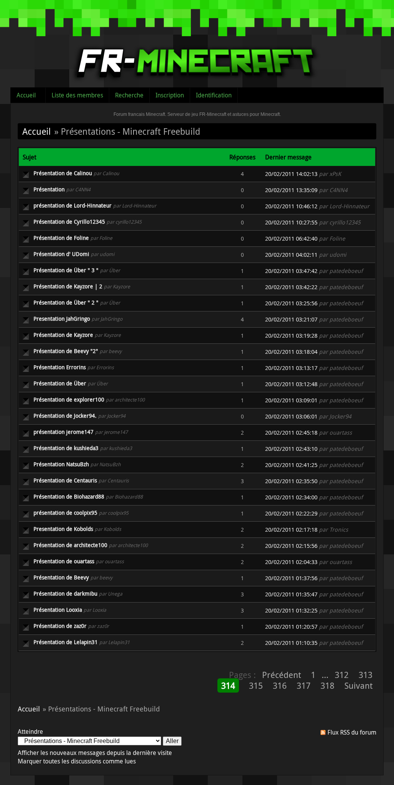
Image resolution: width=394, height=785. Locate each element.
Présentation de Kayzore (63, 334)
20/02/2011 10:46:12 (291, 206)
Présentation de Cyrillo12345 (69, 221)
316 (280, 685)
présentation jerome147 (63, 431)
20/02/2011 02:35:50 (291, 481)
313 (365, 674)
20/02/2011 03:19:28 (291, 335)
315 (256, 685)
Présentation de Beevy (61, 577)
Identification (214, 95)
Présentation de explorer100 (68, 399)
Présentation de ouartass (63, 561)
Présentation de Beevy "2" (65, 351)
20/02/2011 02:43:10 (291, 448)
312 (342, 674)
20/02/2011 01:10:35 (291, 642)
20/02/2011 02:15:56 (291, 545)
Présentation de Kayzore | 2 (67, 286)
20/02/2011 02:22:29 (291, 513)
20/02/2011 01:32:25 (291, 610)
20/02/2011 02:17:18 (291, 529)
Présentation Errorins (59, 367)
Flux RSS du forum (351, 732)
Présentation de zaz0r (60, 625)
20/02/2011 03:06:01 (291, 416)
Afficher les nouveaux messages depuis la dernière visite (95, 752)
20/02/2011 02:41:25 (291, 465)
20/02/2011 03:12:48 (291, 384)
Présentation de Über (59, 383)
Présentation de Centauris (65, 480)
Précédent (281, 674)
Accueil (26, 95)
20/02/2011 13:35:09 (291, 190)
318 (327, 685)
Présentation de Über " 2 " (65, 302)
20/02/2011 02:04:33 (291, 562)
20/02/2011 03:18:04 (291, 351)
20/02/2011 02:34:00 (291, 497)
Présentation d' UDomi (61, 254)
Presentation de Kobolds (63, 528)
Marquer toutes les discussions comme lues (77, 761)
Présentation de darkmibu (65, 593)
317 (304, 685)
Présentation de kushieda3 (65, 448)
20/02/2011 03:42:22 (291, 287)
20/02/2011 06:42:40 (291, 238)
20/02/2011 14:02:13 (291, 173)
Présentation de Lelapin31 (65, 642)
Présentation (49, 189)
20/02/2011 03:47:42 (291, 270)
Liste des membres (77, 95)
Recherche (129, 95)
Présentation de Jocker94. (65, 415)
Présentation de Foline (61, 237)
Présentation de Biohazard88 (68, 496)
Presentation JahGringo (61, 318)
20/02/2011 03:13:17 (291, 368)
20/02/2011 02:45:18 (291, 432)
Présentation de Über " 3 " (65, 270)
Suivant (358, 685)
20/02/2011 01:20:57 (291, 626)
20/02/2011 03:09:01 (291, 400)
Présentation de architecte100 (70, 545)
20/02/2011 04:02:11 (291, 254)
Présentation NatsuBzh (61, 464)
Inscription (169, 95)
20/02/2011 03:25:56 (291, 303)
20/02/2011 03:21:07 (291, 319)
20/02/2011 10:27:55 (291, 222)
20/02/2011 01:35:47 (291, 594)
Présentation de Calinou (62, 173)
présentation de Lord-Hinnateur (72, 205)
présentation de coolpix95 (65, 512)
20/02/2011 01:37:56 (291, 578)
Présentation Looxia (57, 609)
